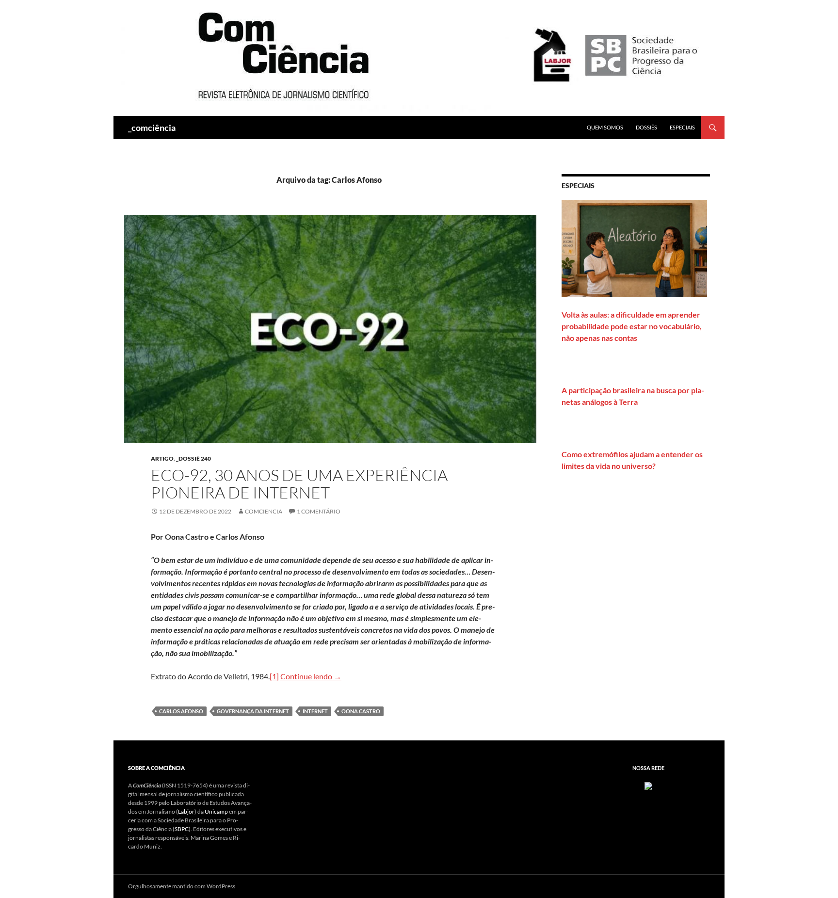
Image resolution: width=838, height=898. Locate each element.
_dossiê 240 (193, 458)
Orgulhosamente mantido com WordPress (181, 886)
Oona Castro (360, 711)
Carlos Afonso (181, 711)
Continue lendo (310, 676)
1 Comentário (318, 511)
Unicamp (216, 811)
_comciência (152, 127)
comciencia (263, 511)
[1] (274, 676)
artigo (162, 458)
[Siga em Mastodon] (648, 785)
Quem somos (605, 127)
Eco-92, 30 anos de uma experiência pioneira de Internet (299, 483)
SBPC (182, 829)
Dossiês (646, 127)
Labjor (186, 811)
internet (315, 711)
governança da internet (253, 711)
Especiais (682, 127)
